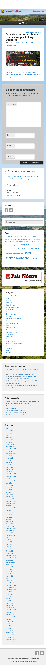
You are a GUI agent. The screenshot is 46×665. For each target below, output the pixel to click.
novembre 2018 (11, 639)
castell (33, 236)
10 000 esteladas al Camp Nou (15, 410)
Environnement (11, 314)
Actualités (28, 72)
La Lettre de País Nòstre (13, 318)
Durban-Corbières (35, 239)
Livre (7, 325)
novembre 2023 (11, 503)
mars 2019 (9, 630)
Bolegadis (13, 236)
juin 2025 (9, 460)
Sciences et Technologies (14, 343)
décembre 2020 (11, 583)
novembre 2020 (11, 585)
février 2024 (9, 496)
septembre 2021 (11, 562)
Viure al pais (25, 263)
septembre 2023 (11, 508)
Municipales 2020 (28, 248)
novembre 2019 (11, 612)
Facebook (6, 210)
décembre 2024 (11, 474)
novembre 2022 (11, 530)
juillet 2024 (9, 485)
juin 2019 (9, 623)
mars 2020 (9, 603)
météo (37, 248)
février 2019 (9, 633)
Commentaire (11, 104)
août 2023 (9, 510)
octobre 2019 (10, 614)
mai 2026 (9, 435)
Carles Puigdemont (26, 236)
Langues (12, 74)
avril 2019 (9, 628)
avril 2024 (9, 492)
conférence (18, 239)
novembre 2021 (11, 558)
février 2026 (9, 442)
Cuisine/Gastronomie (12, 307)
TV (20, 262)
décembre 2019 (11, 610)
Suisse (11, 263)
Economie (9, 312)
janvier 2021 (10, 580)
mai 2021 (9, 571)
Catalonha (7, 239)
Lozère (36, 245)
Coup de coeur (10, 305)
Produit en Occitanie (12, 341)
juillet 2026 (9, 431)
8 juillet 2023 (8, 236)
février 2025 (9, 469)
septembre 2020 (11, 589)
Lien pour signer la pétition (27, 374)
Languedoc (25, 244)
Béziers (19, 236)
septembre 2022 (11, 535)
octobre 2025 (10, 451)
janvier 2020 (10, 608)
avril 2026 (9, 437)
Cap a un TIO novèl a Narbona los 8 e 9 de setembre (22, 401)
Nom (8, 135)
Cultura (23, 239)
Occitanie (20, 253)
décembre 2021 (11, 555)
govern (27, 241)
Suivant (38, 32)
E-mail (9, 145)
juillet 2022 (9, 540)
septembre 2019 (11, 617)
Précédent (29, 32)
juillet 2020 (9, 594)
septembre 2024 (11, 481)
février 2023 (9, 524)
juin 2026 (9, 433)
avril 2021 (9, 574)
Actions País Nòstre (12, 296)
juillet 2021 (9, 567)
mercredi (7, 248)
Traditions (9, 348)
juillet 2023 (9, 512)
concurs (12, 239)
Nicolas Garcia (14, 253)
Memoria (9, 330)
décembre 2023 (11, 501)
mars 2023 (9, 521)
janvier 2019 (10, 635)
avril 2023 (9, 519)
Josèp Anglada (15, 245)
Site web (10, 156)
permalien (13, 77)
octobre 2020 (10, 587)
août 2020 (9, 592)
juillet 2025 (9, 458)
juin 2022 (9, 542)
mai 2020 (9, 598)
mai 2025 (9, 462)
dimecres (27, 239)
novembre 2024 (11, 476)
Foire (6, 241)
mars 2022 (9, 549)
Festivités (9, 316)
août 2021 (9, 565)
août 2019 (9, 619)
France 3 (12, 241)
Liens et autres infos (12, 323)
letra (33, 245)
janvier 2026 (10, 444)
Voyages (9, 352)
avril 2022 (9, 546)
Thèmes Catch (32, 661)
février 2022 (9, 551)
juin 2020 (9, 596)
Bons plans (9, 303)
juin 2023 (9, 515)
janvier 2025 (10, 472)
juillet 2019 (9, 621)
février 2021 (9, 578)
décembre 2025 (11, 447)
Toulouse (16, 263)
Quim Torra (33, 258)
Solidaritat (9, 346)
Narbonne (7, 253)
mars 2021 (9, 576)
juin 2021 (9, 569)
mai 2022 (9, 544)
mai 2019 (9, 626)
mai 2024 (9, 490)
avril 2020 (9, 601)
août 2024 (9, 483)
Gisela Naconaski (20, 241)
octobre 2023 (10, 505)
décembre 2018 (11, 637)
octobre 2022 (10, 533)
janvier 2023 (10, 526)
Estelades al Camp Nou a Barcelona (17, 403)
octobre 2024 (10, 478)
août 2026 (9, 428)
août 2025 (9, 456)
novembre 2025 (11, 449)
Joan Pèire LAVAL (28, 43)
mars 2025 (9, 467)
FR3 (9, 241)
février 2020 (9, 605)
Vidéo (8, 350)
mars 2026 (9, 440)
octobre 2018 (10, 642)
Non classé (9, 334)
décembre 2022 (11, 528)
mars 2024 (9, 494)
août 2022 (9, 537)
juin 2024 (9, 487)
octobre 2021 (10, 560)
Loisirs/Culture (10, 327)
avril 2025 (9, 465)
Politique (19, 74)
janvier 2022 (10, 553)
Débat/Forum (10, 309)
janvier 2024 (10, 499)
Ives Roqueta (32, 241)
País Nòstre (10, 337)
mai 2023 (9, 517)
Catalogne (37, 236)
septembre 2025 (11, 453)
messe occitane (14, 248)
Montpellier (21, 248)
